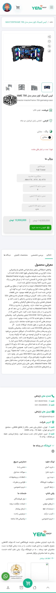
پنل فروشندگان (19, 499)
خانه (51, 22)
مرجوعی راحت (19, 514)
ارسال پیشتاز (20, 509)
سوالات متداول (19, 472)
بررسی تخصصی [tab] (37, 255)
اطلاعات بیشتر (45, 558)
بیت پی (50, 477)
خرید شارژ (49, 472)
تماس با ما (21, 467)
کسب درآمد (48, 514)
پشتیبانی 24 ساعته (18, 519)
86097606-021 (41, 401)
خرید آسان (49, 467)
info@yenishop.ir (46, 416)
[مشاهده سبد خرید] (17, 7)
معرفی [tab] (48, 255)
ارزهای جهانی (48, 504)
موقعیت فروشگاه (46, 482)
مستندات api (48, 509)
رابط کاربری (48, 487)
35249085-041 (41, 405)
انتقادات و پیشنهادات (17, 477)
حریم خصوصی (19, 487)
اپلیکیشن (49, 499)
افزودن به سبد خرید (39, 227)
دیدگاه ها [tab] (7, 255)
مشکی (44, 137)
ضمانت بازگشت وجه (17, 504)
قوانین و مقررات (19, 482)
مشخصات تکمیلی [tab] (21, 255)
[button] (7, 7)
